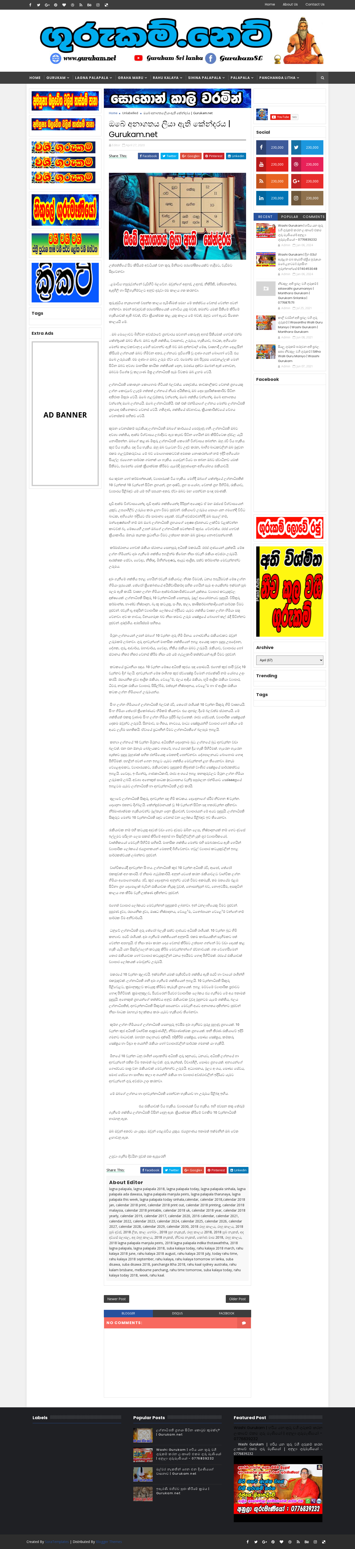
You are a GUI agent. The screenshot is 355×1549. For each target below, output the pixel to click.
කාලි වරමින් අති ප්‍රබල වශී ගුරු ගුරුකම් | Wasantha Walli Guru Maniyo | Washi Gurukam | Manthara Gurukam (300, 324)
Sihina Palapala (204, 77)
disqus (177, 1313)
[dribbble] (72, 4)
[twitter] (38, 4)
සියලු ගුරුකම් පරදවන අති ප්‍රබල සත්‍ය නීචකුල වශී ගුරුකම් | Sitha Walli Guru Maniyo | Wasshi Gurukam (299, 353)
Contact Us (315, 4)
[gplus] (47, 4)
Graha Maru (130, 77)
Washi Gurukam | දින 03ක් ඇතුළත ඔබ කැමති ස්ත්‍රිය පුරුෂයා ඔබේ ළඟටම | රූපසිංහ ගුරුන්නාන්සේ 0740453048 (299, 261)
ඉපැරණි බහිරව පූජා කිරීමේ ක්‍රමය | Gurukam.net (183, 1490)
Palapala (240, 77)
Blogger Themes (109, 1541)
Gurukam (56, 77)
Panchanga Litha (277, 77)
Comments (314, 216)
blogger (128, 1313)
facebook (226, 1313)
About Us (290, 4)
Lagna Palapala (91, 77)
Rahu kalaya (166, 77)
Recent (265, 216)
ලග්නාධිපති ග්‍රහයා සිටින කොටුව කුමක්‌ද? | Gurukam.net (188, 1432)
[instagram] (97, 4)
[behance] (89, 4)
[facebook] (30, 4)
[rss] (81, 4)
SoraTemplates (57, 1541)
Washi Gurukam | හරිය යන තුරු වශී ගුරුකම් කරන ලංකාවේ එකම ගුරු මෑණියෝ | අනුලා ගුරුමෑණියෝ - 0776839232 (300, 232)
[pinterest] (55, 4)
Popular (289, 216)
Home (270, 4)
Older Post (237, 1299)
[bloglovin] (64, 4)
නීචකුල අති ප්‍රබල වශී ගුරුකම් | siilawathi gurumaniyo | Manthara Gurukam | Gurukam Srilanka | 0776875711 (298, 293)
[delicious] (106, 4)
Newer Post (116, 1299)
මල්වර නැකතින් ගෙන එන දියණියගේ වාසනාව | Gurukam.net (185, 1471)
